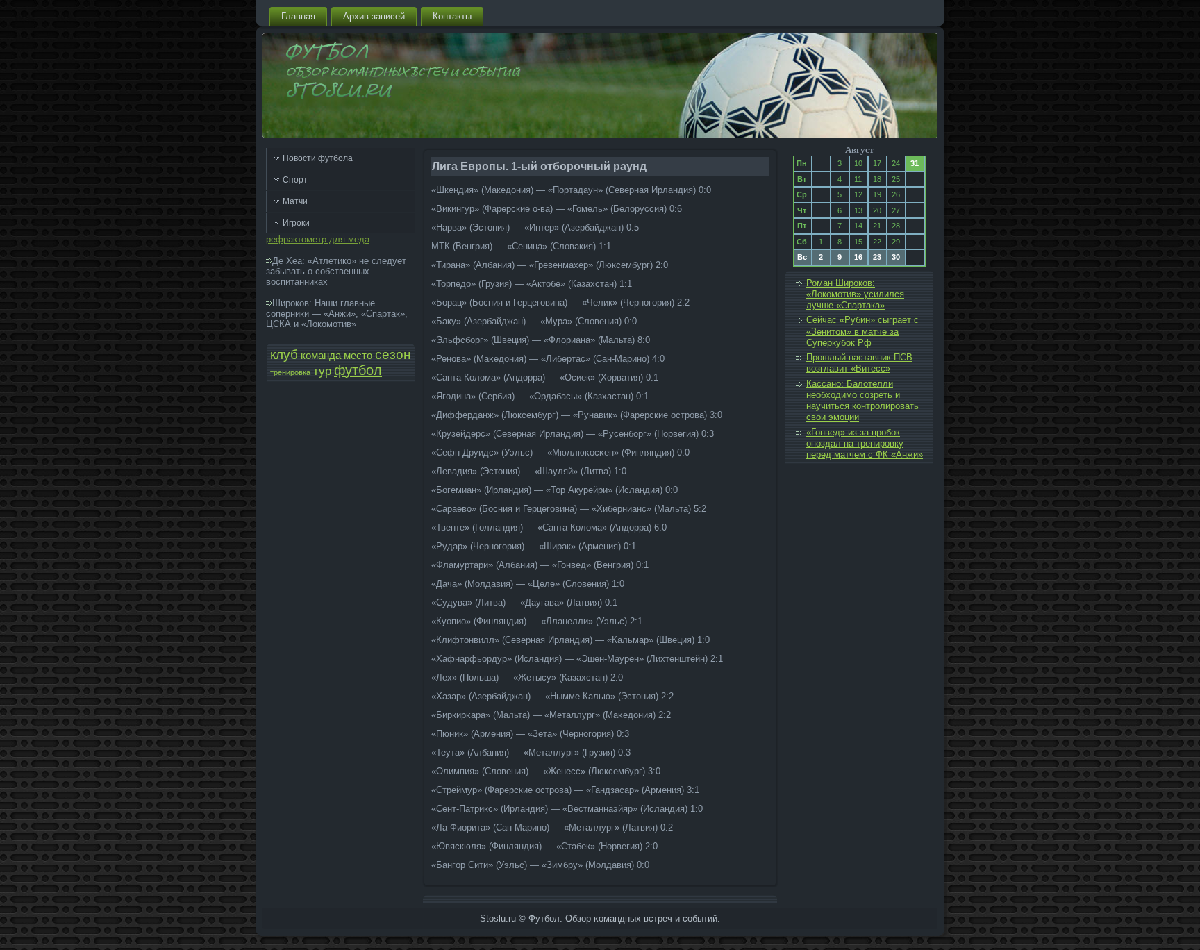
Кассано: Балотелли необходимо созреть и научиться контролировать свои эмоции (862, 400)
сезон (393, 354)
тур (322, 371)
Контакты (452, 16)
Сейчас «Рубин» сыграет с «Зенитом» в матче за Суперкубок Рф (862, 331)
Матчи (295, 201)
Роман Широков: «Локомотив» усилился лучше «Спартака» (855, 294)
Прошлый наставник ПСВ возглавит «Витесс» (859, 363)
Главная (298, 16)
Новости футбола (318, 158)
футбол (358, 370)
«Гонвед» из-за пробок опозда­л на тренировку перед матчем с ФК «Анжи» (864, 443)
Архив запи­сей (374, 16)
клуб (284, 354)
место (358, 355)
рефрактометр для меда (317, 239)
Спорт (295, 180)
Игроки (296, 223)
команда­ (321, 355)
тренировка (290, 372)
